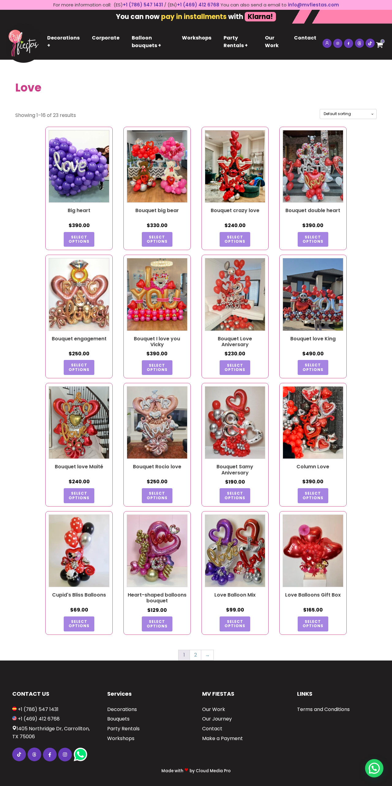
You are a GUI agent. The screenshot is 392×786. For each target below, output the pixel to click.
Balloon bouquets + (146, 41)
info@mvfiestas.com (313, 5)
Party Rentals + (236, 41)
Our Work (272, 41)
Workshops (196, 37)
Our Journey (217, 718)
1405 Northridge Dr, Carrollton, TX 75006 (51, 732)
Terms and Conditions (323, 709)
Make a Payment (222, 738)
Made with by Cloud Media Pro (196, 771)
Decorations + (63, 41)
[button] (374, 768)
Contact (305, 37)
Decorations (122, 709)
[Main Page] (23, 42)
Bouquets (118, 718)
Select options (79, 239)
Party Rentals (123, 728)
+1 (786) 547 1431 (143, 5)
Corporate (105, 37)
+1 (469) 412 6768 (199, 5)
